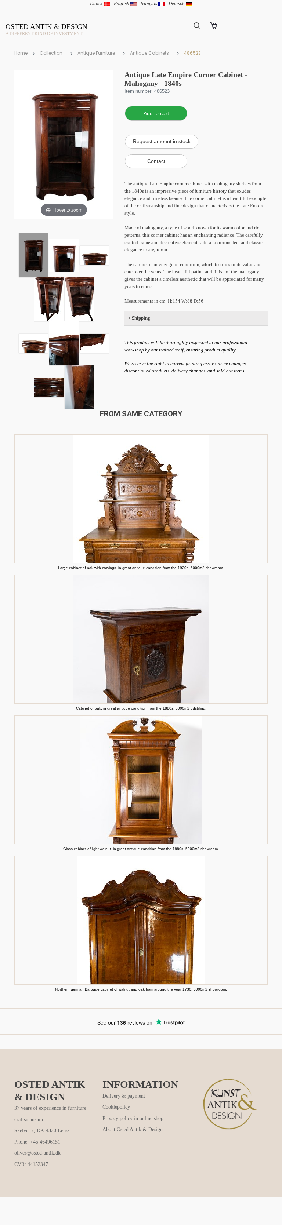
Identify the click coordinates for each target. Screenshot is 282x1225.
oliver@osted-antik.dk (37, 1153)
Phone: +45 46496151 (37, 1142)
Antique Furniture (96, 53)
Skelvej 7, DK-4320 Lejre (41, 1130)
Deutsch (177, 3)
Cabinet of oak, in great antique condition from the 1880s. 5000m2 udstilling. (141, 708)
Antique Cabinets (149, 53)
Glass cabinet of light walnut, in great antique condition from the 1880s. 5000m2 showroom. (141, 849)
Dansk (97, 3)
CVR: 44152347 (31, 1164)
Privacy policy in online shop (132, 1118)
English (122, 3)
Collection (51, 53)
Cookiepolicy (116, 1107)
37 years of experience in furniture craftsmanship (50, 1113)
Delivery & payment (123, 1096)
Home (21, 53)
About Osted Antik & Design (132, 1129)
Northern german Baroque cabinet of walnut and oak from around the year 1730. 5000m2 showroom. (141, 989)
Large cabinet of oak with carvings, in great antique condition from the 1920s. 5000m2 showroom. (141, 568)
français (149, 3)
